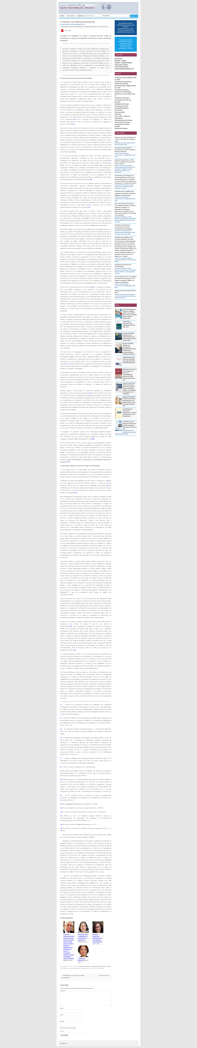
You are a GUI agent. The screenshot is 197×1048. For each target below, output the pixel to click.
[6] (88, 218)
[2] (74, 124)
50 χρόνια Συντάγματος (122, 89)
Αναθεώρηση (118, 118)
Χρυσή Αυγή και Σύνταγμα (122, 122)
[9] (90, 393)
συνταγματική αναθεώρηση (75, 26)
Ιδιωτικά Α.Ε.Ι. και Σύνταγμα (123, 91)
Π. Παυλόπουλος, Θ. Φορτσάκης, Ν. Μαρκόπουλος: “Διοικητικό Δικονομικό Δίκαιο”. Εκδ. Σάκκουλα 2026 (130, 412)
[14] (71, 626)
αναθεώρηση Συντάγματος (90, 26)
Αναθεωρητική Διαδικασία (84, 966)
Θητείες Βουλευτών (104, 975)
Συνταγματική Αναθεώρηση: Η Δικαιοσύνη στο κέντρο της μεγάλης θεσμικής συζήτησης (125, 149)
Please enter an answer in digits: (68, 1027)
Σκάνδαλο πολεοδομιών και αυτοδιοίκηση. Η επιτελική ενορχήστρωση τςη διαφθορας (123, 226)
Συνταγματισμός (120, 112)
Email (61, 1014)
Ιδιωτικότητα (119, 110)
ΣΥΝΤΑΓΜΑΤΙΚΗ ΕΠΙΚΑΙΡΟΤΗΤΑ (124, 69)
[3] (110, 160)
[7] (94, 287)
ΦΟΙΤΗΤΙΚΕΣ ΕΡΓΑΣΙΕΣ (122, 67)
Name (62, 1008)
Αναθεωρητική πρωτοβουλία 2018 (99, 966)
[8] (66, 363)
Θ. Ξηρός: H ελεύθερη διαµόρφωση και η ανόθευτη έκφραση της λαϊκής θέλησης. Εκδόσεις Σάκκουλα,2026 (129, 337)
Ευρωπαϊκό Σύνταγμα (121, 128)
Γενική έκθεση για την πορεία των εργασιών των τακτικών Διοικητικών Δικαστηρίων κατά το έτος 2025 (130, 425)
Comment (63, 990)
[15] (75, 650)
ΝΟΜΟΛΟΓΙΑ (119, 58)
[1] (75, 119)
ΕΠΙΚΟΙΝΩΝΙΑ (80, 15)
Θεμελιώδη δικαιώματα (122, 108)
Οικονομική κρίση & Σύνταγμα (124, 120)
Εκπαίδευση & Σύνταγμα (122, 124)
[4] (61, 737)
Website (62, 1021)
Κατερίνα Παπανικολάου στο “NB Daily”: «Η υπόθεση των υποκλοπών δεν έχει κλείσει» (125, 161)
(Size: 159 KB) (67, 30)
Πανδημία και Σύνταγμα (122, 104)
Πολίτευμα (118, 114)
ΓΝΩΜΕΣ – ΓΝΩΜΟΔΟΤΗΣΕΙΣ (123, 62)
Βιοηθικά (117, 126)
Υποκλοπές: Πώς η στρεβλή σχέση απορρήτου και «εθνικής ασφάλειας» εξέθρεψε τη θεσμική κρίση (125, 193)
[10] (61, 804)
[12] (108, 485)
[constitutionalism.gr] (87, 11)
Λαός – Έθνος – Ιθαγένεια (122, 116)
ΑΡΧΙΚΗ (62, 15)
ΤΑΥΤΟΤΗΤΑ (70, 15)
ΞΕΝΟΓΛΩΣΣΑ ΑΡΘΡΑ (121, 65)
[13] (76, 492)
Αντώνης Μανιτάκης (103, 26)
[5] (89, 207)
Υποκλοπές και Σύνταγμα (122, 98)
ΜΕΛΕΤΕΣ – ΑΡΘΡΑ (120, 60)
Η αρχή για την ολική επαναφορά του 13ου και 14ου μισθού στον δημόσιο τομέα (125, 139)
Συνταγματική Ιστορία (121, 106)
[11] (69, 462)
